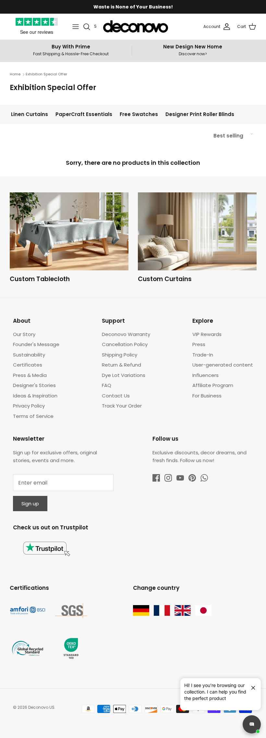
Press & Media (30, 375)
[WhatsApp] (204, 478)
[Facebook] (156, 478)
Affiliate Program (212, 385)
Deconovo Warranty (126, 334)
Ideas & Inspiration (35, 395)
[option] (69, 239)
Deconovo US (41, 707)
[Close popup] (251, 685)
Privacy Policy (29, 405)
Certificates (27, 364)
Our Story (24, 334)
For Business (207, 395)
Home (15, 74)
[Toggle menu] (75, 26)
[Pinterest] (192, 478)
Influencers (205, 375)
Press (198, 344)
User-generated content (222, 364)
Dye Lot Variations (123, 375)
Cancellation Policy (125, 344)
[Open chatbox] (252, 724)
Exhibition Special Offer (46, 74)
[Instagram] (168, 478)
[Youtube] (180, 478)
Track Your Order (122, 405)
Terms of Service (33, 416)
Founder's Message (36, 344)
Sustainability (29, 354)
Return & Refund (121, 364)
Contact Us (116, 395)
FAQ (106, 385)
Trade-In (202, 354)
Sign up (30, 503)
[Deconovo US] (135, 26)
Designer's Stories (34, 385)
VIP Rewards (207, 334)
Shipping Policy (119, 354)
